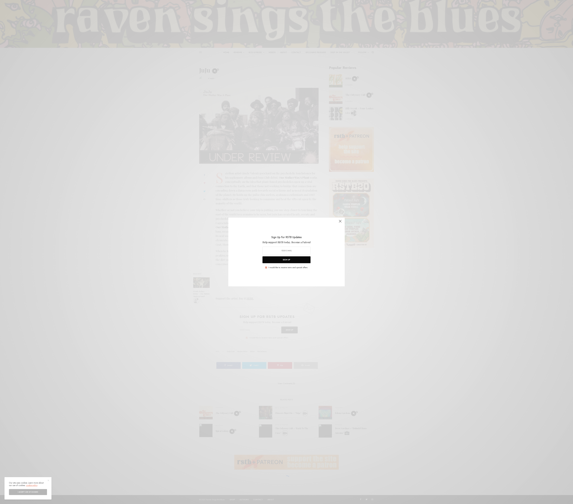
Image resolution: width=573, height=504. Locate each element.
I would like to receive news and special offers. (288, 267)
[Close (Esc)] (340, 222)
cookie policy (31, 485)
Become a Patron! (301, 242)
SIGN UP (286, 259)
